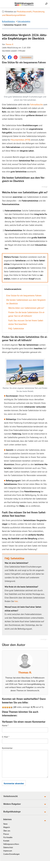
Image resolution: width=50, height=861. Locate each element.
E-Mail (5, 736)
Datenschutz (8, 847)
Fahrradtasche (36, 104)
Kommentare (26, 57)
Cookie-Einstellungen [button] (11, 854)
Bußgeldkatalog (8, 21)
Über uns (6, 831)
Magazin (6, 827)
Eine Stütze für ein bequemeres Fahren (23, 295)
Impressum (7, 851)
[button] (4, 57)
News (5, 824)
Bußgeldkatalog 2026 (29, 5)
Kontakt (6, 841)
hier (16, 601)
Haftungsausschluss (11, 844)
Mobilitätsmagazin (25, 4)
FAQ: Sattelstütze (16, 328)
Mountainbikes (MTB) (20, 139)
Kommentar (7, 748)
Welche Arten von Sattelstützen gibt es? (26, 308)
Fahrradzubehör (23, 21)
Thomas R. (9, 44)
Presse (6, 834)
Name (5, 725)
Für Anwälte (7, 837)
